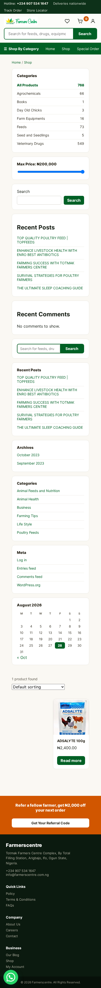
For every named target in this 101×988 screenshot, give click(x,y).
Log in (22, 560)
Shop (66, 49)
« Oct (22, 657)
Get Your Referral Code (50, 823)
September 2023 (30, 463)
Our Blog (12, 955)
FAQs (10, 905)
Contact (12, 936)
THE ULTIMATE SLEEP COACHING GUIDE (50, 288)
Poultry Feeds (28, 532)
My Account (15, 967)
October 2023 (28, 455)
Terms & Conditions (21, 899)
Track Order (13, 10)
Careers (12, 930)
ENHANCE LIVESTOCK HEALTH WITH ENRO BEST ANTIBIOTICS (47, 252)
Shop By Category (21, 49)
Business (24, 507)
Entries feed (26, 568)
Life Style (24, 524)
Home (50, 49)
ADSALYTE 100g (71, 741)
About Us (13, 924)
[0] (80, 21)
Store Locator (37, 10)
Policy (10, 893)
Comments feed (29, 576)
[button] (10, 977)
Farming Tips (27, 516)
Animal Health (28, 499)
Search (84, 33)
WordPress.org (28, 585)
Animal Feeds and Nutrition (38, 491)
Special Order (88, 49)
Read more (71, 760)
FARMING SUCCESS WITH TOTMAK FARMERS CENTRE (45, 265)
